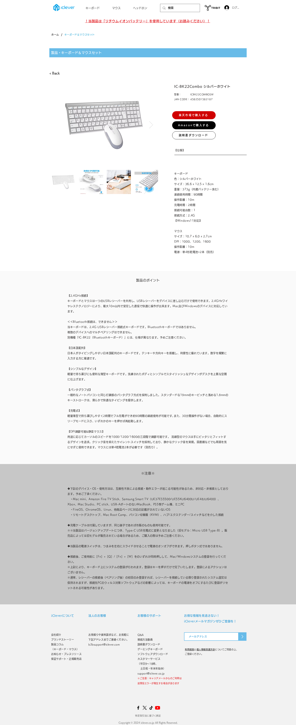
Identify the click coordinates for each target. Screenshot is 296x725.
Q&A (141, 635)
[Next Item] (151, 125)
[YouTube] (157, 707)
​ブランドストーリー (62, 639)
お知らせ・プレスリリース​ (66, 654)
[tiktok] (151, 707)
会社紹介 (57, 635)
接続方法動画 (145, 639)
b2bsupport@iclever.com (104, 644)
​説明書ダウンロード (149, 644)
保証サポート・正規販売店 (66, 659)
